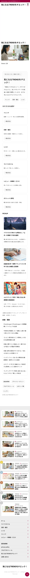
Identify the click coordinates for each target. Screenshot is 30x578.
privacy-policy (5, 547)
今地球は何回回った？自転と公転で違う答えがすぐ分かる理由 (15, 332)
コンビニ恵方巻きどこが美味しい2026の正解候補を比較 (15, 339)
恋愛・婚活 (15, 99)
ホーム (3, 521)
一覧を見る (8, 121)
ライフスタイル (5, 524)
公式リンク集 (20, 386)
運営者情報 (6, 381)
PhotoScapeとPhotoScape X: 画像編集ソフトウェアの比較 (15, 325)
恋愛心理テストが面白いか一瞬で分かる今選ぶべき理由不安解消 (15, 345)
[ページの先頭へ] (27, 574)
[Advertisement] (15, 25)
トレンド (7, 99)
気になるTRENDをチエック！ (13, 4)
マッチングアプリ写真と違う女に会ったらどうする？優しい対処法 (15, 372)
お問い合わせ (5, 557)
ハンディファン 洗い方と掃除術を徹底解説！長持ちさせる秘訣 (14, 359)
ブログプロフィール (8, 386)
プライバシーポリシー (18, 381)
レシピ (23, 99)
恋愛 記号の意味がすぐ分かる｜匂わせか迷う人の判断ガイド (14, 352)
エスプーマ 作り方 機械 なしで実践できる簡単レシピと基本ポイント (15, 366)
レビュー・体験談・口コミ (8, 537)
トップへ (5, 391)
